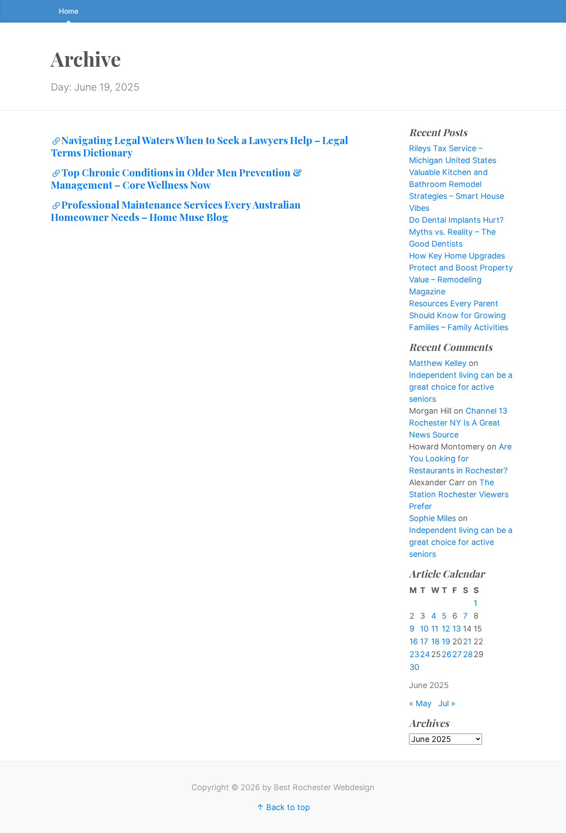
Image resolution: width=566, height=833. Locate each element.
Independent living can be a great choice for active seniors (460, 386)
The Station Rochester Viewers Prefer (459, 494)
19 (446, 641)
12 (446, 628)
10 (424, 628)
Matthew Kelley (438, 363)
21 (467, 641)
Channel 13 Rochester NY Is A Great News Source (458, 422)
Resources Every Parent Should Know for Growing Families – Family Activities (458, 315)
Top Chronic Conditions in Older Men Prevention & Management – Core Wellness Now (176, 178)
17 (424, 641)
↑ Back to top (283, 807)
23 (414, 654)
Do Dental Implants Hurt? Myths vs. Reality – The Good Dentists (456, 231)
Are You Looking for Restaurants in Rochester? (460, 458)
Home (68, 11)
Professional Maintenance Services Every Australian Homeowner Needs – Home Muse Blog (176, 211)
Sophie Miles (432, 518)
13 (456, 628)
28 (468, 654)
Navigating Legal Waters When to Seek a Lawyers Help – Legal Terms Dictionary (199, 146)
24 (425, 654)
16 (413, 641)
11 (434, 628)
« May (420, 703)
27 (457, 654)
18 (435, 641)
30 (414, 667)
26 (446, 654)
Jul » (446, 703)
